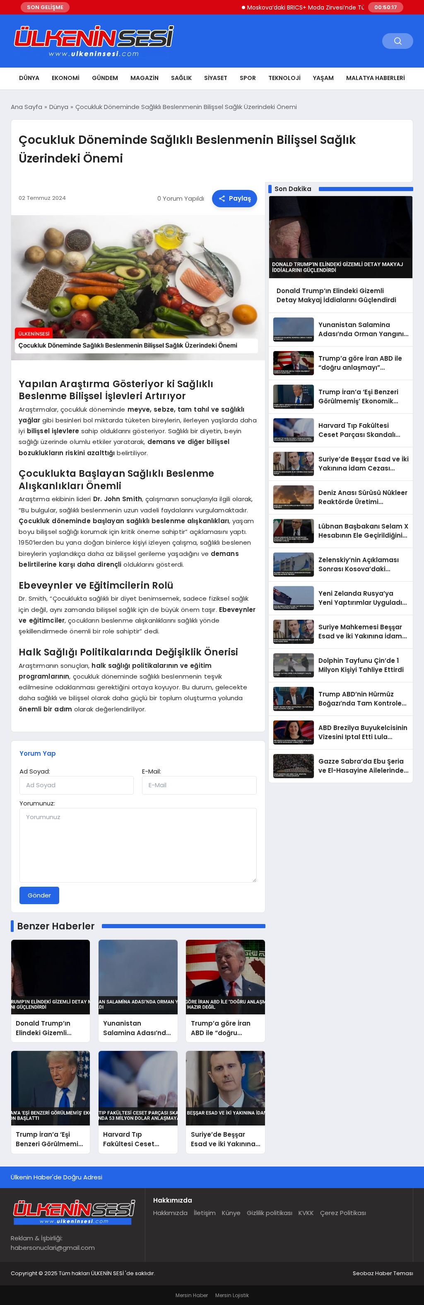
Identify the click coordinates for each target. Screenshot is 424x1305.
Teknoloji (284, 78)
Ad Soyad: (34, 771)
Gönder (39, 895)
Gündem (105, 78)
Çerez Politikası (343, 1212)
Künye (231, 1212)
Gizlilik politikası (269, 1212)
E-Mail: (151, 771)
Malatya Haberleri (375, 78)
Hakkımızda (170, 1212)
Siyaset (215, 78)
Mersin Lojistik (232, 1295)
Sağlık (181, 78)
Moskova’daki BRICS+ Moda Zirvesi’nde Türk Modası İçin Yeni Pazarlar (324, 7)
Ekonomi (66, 78)
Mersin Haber (192, 1295)
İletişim (205, 1212)
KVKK (306, 1212)
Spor (248, 78)
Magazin (144, 78)
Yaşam (323, 78)
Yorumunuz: (37, 803)
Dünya (29, 78)
